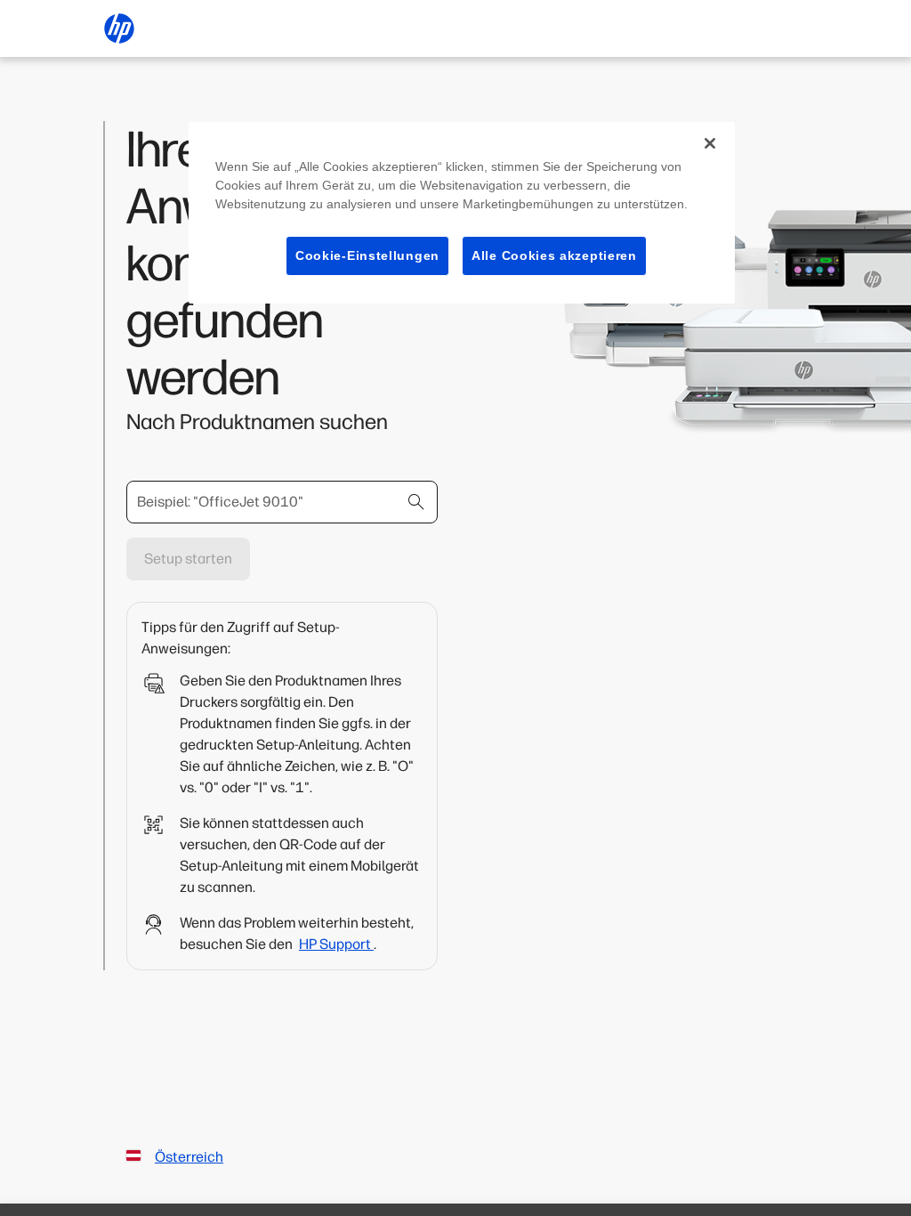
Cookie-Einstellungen (367, 255)
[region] (462, 213)
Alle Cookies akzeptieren (554, 255)
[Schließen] (710, 143)
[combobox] (282, 502)
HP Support (336, 944)
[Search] (416, 502)
